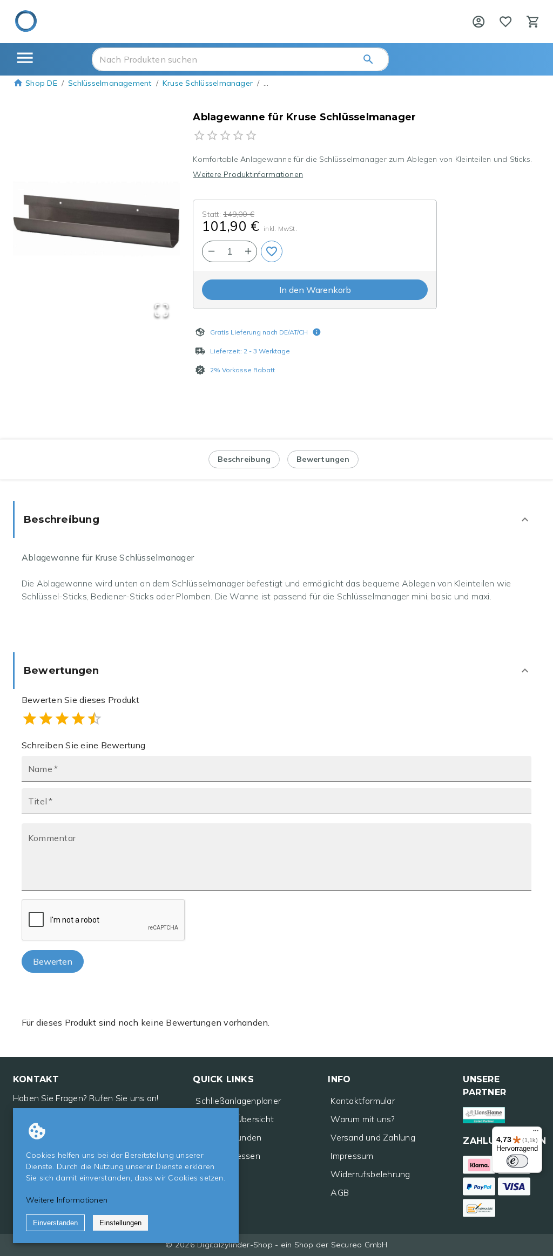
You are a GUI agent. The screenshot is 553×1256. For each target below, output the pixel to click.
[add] (271, 251)
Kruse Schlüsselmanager (208, 83)
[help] (478, 21)
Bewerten (52, 961)
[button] (96, 220)
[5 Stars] (94, 719)
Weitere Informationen (66, 1200)
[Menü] (535, 1133)
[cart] (533, 21)
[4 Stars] (78, 719)
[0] (505, 21)
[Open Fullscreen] (161, 311)
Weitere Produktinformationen (248, 174)
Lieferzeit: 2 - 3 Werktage (250, 351)
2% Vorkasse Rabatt (242, 370)
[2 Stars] (46, 719)
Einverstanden (55, 1223)
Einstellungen (120, 1223)
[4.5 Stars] (90, 719)
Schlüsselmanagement (110, 83)
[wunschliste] (505, 21)
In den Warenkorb (315, 289)
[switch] (517, 1161)
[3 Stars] (62, 719)
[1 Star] (30, 719)
